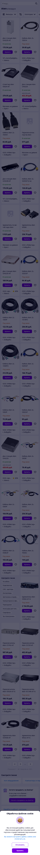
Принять (20, 850)
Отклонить (20, 845)
